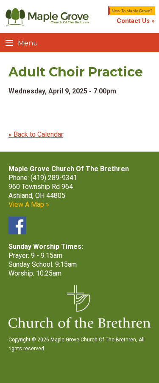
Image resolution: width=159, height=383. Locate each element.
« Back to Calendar (35, 134)
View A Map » (28, 204)
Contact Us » (136, 21)
